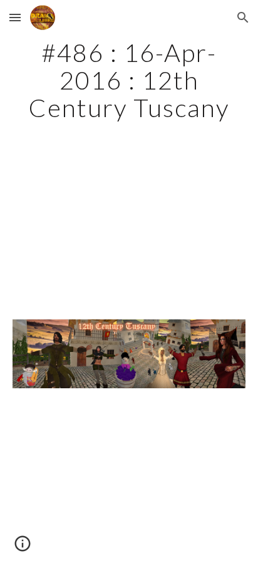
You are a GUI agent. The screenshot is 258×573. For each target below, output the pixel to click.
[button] (15, 17)
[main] (129, 80)
